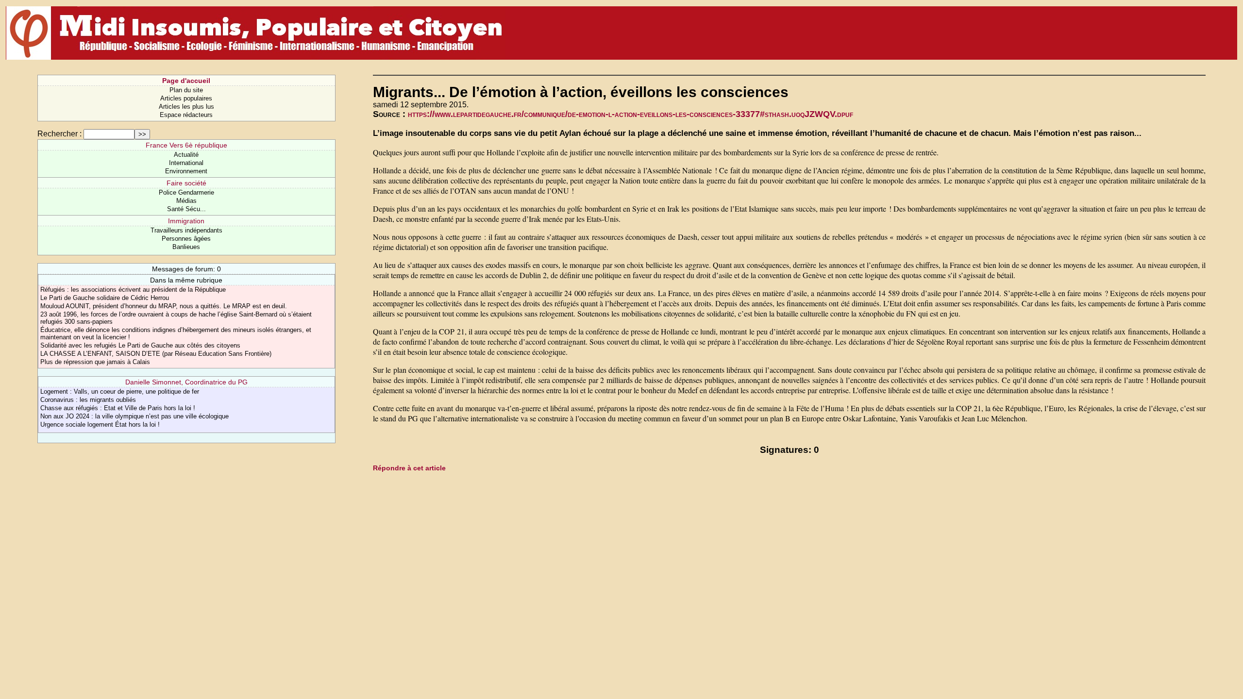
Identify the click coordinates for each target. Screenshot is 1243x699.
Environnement (186, 171)
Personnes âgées (186, 238)
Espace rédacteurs (186, 114)
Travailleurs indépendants (186, 230)
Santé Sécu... (186, 209)
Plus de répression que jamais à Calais (95, 362)
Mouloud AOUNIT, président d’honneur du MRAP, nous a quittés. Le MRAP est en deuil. (163, 306)
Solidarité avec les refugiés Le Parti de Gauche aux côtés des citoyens (140, 345)
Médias (186, 200)
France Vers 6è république (186, 145)
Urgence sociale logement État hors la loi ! (100, 424)
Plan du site (186, 90)
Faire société (186, 183)
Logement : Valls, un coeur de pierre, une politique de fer (119, 391)
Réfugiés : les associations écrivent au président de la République (133, 289)
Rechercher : (59, 134)
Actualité (186, 154)
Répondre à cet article (409, 468)
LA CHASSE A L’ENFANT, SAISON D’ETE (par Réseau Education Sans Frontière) (155, 353)
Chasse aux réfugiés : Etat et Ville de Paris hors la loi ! (117, 408)
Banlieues (186, 246)
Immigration (186, 221)
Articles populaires (186, 98)
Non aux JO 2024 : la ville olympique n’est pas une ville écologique (134, 416)
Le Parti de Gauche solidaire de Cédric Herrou (104, 297)
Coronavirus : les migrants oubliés (88, 399)
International (186, 162)
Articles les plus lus (186, 106)
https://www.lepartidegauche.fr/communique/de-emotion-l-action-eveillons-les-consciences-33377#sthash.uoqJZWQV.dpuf (630, 114)
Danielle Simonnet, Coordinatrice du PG (186, 382)
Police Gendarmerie (186, 192)
